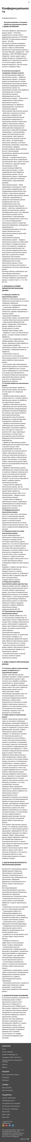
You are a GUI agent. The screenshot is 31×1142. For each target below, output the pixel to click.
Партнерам (5, 1080)
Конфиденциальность (8, 1100)
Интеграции (5, 1077)
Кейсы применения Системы (10, 1074)
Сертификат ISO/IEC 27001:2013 (11, 1057)
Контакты (5, 1064)
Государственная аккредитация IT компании (12, 1060)
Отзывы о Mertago (7, 1052)
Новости (4, 1067)
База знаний (5, 1111)
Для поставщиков (7, 1090)
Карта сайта (5, 1117)
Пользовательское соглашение (11, 1103)
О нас (3, 1049)
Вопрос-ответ (6, 1114)
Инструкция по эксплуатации (11, 1106)
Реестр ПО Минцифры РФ (9, 1054)
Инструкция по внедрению (10, 1109)
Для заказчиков (6, 1087)
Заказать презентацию (9, 1098)
